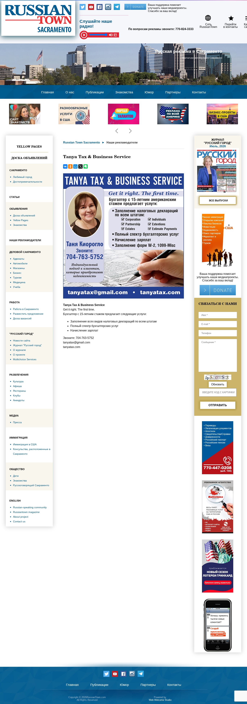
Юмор (149, 92)
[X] (80, 166)
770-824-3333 (184, 29)
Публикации (95, 92)
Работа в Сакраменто (26, 309)
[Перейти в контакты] (228, 16)
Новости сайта (21, 340)
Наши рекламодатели (122, 142)
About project (20, 516)
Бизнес (17, 272)
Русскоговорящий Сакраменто (31, 485)
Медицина (19, 282)
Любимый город (22, 177)
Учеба (16, 287)
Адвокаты (18, 258)
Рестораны (19, 390)
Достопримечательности (27, 181)
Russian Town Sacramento (81, 142)
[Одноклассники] (70, 166)
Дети (16, 475)
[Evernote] (85, 166)
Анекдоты (18, 400)
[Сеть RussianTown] (206, 16)
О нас (69, 92)
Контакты (199, 92)
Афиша (17, 386)
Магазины (19, 268)
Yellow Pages (29, 147)
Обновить (217, 384)
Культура (18, 381)
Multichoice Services (24, 359)
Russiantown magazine (26, 512)
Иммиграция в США (25, 444)
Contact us (19, 521)
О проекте (19, 354)
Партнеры (172, 92)
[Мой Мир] (75, 166)
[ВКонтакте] (65, 166)
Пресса (17, 422)
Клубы (16, 395)
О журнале (19, 349)
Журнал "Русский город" (27, 345)
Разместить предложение (28, 313)
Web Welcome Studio (160, 700)
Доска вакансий (22, 318)
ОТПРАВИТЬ (217, 405)
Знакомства (124, 92)
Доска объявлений (29, 158)
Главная (47, 92)
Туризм (17, 277)
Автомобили (20, 263)
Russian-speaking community (30, 507)
